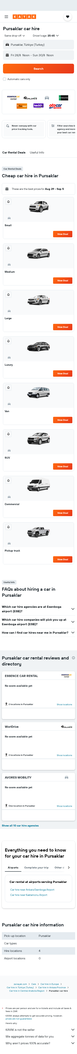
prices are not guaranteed (19, 1018)
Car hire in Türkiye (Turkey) (20, 987)
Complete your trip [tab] (36, 867)
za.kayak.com (20, 984)
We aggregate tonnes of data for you (30, 1036)
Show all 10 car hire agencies (20, 825)
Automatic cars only (18, 79)
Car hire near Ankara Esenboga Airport (32, 889)
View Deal (62, 234)
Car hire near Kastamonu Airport (28, 895)
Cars (33, 984)
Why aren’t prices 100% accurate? (28, 1043)
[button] (6, 17)
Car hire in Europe (50, 984)
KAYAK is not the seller (20, 1030)
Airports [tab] (13, 867)
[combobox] (15, 35)
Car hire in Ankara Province (52, 987)
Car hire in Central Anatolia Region (26, 990)
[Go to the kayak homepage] (24, 16)
